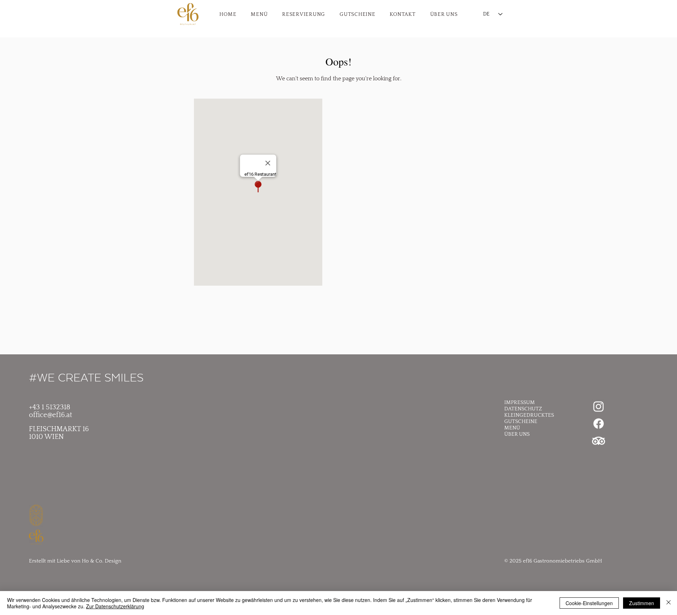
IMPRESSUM (519, 402)
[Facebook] (598, 423)
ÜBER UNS (517, 434)
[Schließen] (668, 603)
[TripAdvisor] (598, 441)
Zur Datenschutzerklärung (115, 606)
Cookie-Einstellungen (589, 603)
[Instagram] (598, 406)
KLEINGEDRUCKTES (529, 415)
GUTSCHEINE (520, 421)
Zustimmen (641, 603)
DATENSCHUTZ (523, 409)
